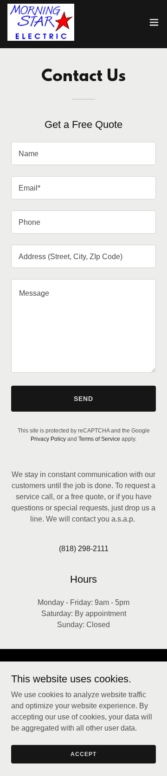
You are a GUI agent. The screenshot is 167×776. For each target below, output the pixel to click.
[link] (40, 22)
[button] (154, 22)
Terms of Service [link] (99, 439)
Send (83, 398)
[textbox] (83, 153)
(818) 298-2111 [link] (84, 549)
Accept (83, 754)
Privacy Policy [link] (48, 439)
